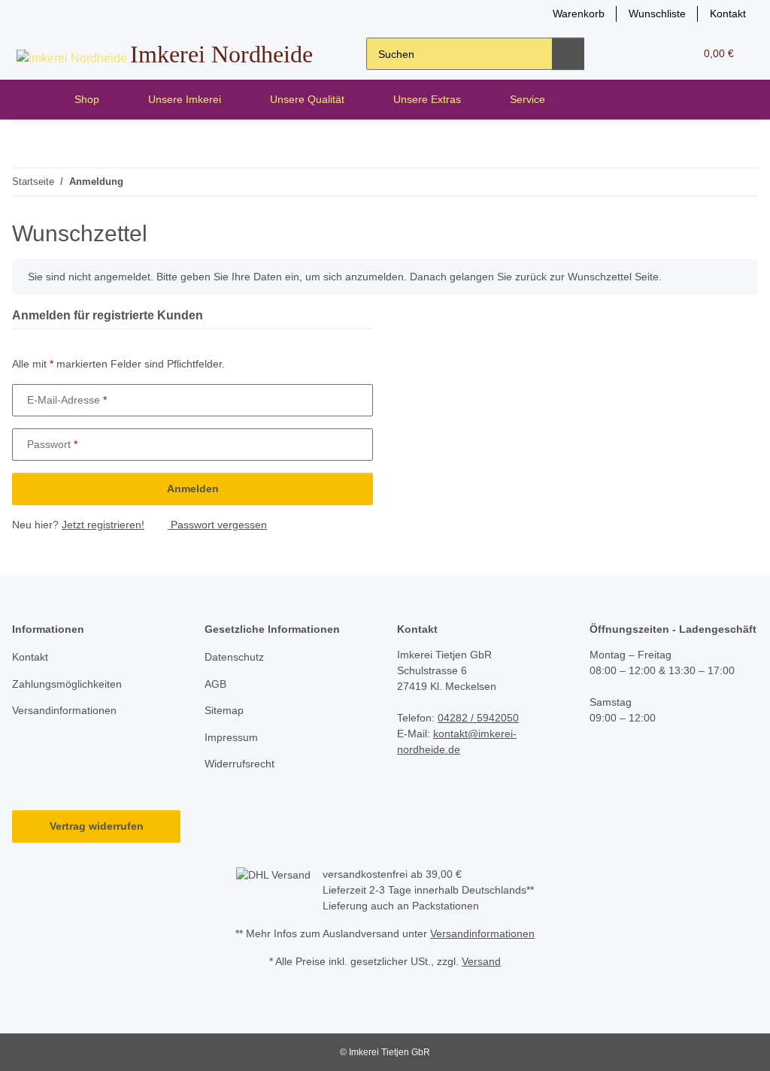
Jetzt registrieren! (103, 525)
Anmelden (193, 489)
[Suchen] (568, 54)
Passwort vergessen (217, 525)
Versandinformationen (64, 710)
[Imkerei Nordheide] (34, 100)
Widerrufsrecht (239, 764)
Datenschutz (234, 657)
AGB (215, 684)
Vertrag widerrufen (97, 826)
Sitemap (224, 710)
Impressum (231, 737)
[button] (624, 54)
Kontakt (728, 14)
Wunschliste (657, 14)
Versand (481, 961)
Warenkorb (579, 14)
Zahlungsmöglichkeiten (67, 684)
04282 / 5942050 (478, 718)
